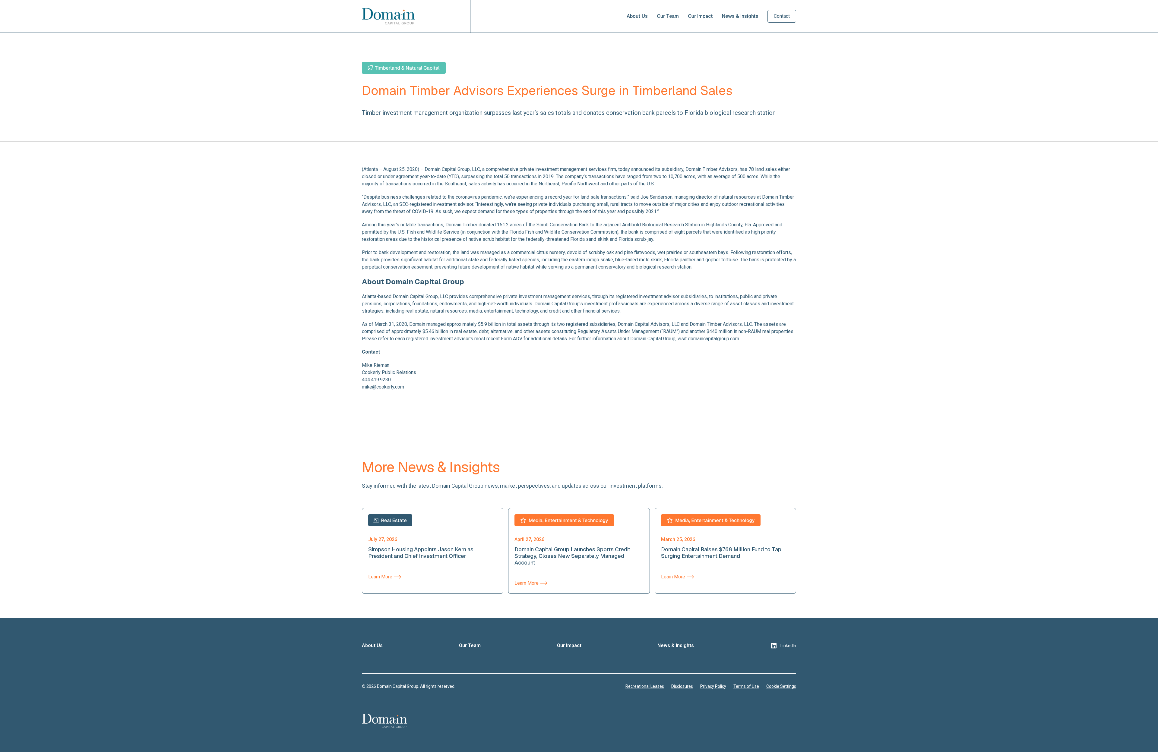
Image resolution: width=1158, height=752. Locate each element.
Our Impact (700, 16)
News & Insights (740, 16)
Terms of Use (746, 686)
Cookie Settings (781, 686)
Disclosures (682, 686)
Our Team (668, 16)
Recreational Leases (644, 686)
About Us (637, 16)
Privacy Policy (713, 686)
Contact (782, 16)
